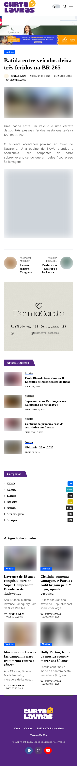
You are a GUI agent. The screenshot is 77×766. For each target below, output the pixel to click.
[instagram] (38, 750)
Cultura (39, 489)
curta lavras (18, 76)
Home (17, 728)
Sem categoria (39, 514)
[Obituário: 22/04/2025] (13, 447)
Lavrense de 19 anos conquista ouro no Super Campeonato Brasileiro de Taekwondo (19, 585)
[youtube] (48, 750)
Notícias (10, 52)
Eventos (39, 495)
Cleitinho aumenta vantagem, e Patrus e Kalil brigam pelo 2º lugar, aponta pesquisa (56, 585)
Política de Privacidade (50, 728)
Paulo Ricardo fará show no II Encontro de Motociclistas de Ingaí (47, 380)
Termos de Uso (38, 735)
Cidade (39, 483)
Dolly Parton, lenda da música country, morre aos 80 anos (55, 656)
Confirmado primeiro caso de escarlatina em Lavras (44, 425)
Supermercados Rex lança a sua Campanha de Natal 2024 (45, 403)
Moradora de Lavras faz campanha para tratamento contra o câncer (20, 658)
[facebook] (29, 750)
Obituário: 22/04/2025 (39, 447)
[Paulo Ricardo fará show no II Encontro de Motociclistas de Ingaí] (13, 379)
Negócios (39, 501)
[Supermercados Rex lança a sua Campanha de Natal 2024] (13, 401)
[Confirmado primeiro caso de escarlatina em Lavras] (13, 424)
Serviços (39, 520)
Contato (28, 728)
